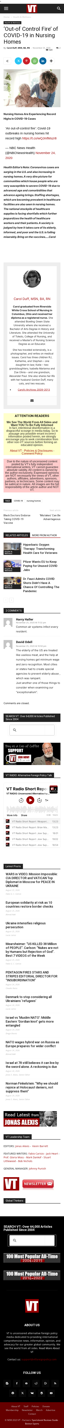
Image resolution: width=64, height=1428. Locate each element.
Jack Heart (52, 1153)
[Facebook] (16, 1383)
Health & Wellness (22, 17)
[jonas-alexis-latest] (30, 1125)
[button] (6, 8)
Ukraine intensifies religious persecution (26, 925)
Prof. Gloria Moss (14, 1157)
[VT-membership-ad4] (32, 764)
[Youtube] (51, 1393)
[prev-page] (6, 600)
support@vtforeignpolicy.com (39, 1359)
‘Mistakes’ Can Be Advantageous (50, 517)
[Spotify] (12, 1393)
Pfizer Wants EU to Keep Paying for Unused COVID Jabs (40, 566)
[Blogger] (7, 1383)
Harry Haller (24, 619)
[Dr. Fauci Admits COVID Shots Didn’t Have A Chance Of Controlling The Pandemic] (12, 583)
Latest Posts (13, 866)
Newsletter (27, 1410)
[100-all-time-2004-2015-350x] (32, 1262)
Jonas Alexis (22, 1146)
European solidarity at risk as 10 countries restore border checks (29, 904)
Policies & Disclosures (38, 450)
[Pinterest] (26, 60)
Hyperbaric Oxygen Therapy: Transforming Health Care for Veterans (40, 549)
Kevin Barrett (40, 1146)
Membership (12, 1410)
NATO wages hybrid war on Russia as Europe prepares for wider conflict (32, 1044)
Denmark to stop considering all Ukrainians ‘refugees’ (29, 999)
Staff (26, 1406)
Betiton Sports (32, 1423)
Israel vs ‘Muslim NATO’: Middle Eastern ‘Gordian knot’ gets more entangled (30, 1021)
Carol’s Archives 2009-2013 (34, 389)
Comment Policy (32, 453)
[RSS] (55, 1383)
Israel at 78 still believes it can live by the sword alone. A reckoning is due (32, 1065)
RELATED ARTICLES (17, 535)
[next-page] (11, 600)
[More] (51, 60)
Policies (35, 1406)
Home (7, 17)
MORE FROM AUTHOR (44, 535)
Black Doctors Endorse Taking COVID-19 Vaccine (17, 519)
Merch (39, 1410)
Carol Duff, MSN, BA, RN (18, 47)
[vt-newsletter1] (30, 1189)
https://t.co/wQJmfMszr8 (39, 138)
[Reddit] (35, 1383)
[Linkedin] (42, 60)
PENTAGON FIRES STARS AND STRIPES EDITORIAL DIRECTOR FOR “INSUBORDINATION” (31, 976)
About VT (16, 450)
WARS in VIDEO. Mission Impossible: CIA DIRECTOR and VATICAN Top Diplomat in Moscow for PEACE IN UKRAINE (32, 880)
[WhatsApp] (34, 60)
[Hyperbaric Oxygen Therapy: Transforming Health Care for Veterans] (12, 549)
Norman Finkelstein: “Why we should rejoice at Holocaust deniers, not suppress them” (32, 1087)
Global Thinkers (14, 1200)
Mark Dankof (33, 1157)
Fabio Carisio (36, 1153)
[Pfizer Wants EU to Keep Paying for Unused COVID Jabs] (12, 566)
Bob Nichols (25, 1161)
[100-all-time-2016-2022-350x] (32, 1279)
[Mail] (26, 1383)
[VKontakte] (32, 1393)
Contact (32, 1413)
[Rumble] (45, 1383)
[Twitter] (18, 60)
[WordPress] (41, 1393)
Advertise (50, 1410)
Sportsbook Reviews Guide (45, 1420)
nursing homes (34, 500)
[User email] (32, 401)
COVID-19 (18, 500)
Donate (46, 1406)
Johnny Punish (37, 1168)
